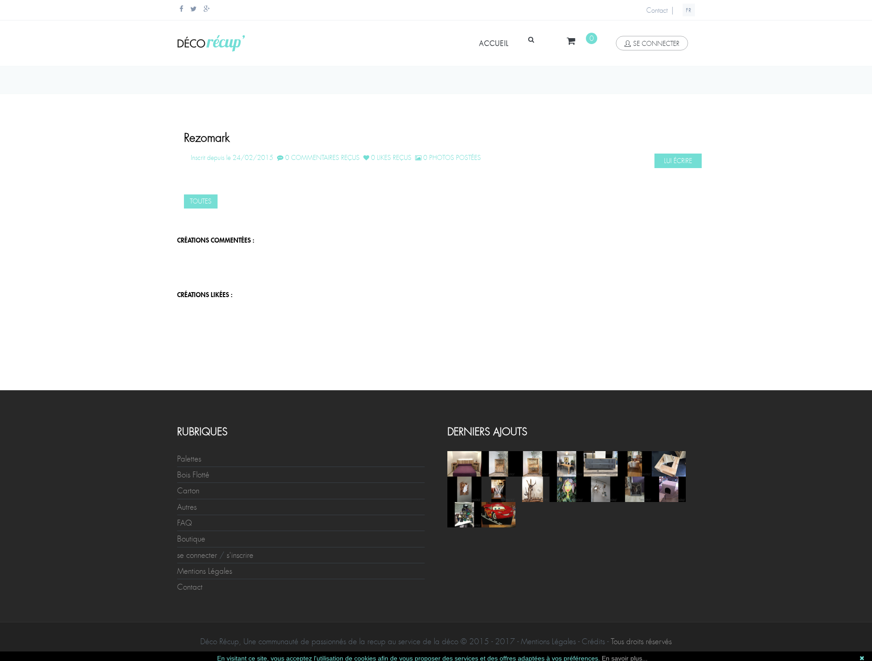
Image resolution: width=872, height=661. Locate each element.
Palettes (189, 459)
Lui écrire (678, 161)
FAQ (184, 523)
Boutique (191, 539)
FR (689, 10)
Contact (657, 10)
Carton (188, 491)
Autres (187, 507)
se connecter (656, 44)
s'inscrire (240, 555)
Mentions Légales (204, 571)
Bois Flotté (193, 475)
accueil (494, 43)
